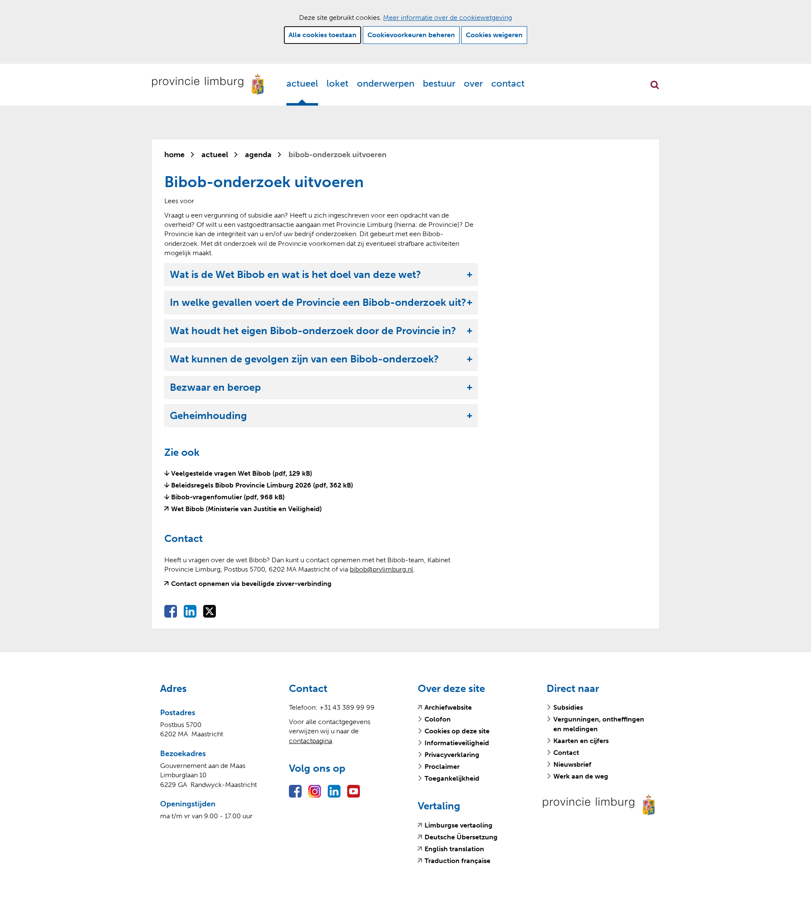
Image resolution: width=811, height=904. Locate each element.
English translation (454, 849)
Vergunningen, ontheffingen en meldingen (598, 723)
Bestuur (439, 83)
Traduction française (457, 861)
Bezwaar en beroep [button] (215, 387)
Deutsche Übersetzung (461, 837)
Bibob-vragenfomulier (228, 497)
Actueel (302, 83)
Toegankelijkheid (452, 778)
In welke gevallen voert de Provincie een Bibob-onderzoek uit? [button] (318, 303)
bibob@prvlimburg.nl (381, 569)
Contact (508, 83)
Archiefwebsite (448, 707)
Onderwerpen (385, 83)
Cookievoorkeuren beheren (411, 35)
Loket (337, 83)
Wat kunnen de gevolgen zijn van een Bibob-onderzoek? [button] (304, 359)
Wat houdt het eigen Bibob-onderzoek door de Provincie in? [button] (313, 331)
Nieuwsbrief (572, 764)
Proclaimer (442, 766)
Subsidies (568, 707)
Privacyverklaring (452, 755)
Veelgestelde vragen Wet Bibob (241, 473)
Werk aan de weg (580, 776)
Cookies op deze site (457, 731)
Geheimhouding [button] (208, 416)
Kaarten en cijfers (581, 741)
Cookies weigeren (494, 35)
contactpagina (310, 741)
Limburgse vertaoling (459, 825)
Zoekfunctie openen (654, 85)
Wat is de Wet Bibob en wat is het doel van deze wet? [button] (295, 275)
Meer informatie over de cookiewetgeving (447, 18)
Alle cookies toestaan (322, 35)
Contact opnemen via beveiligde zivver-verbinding (251, 583)
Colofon (438, 719)
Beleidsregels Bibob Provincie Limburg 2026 (262, 485)
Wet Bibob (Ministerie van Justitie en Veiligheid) (246, 509)
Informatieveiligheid (457, 743)
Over (473, 83)
